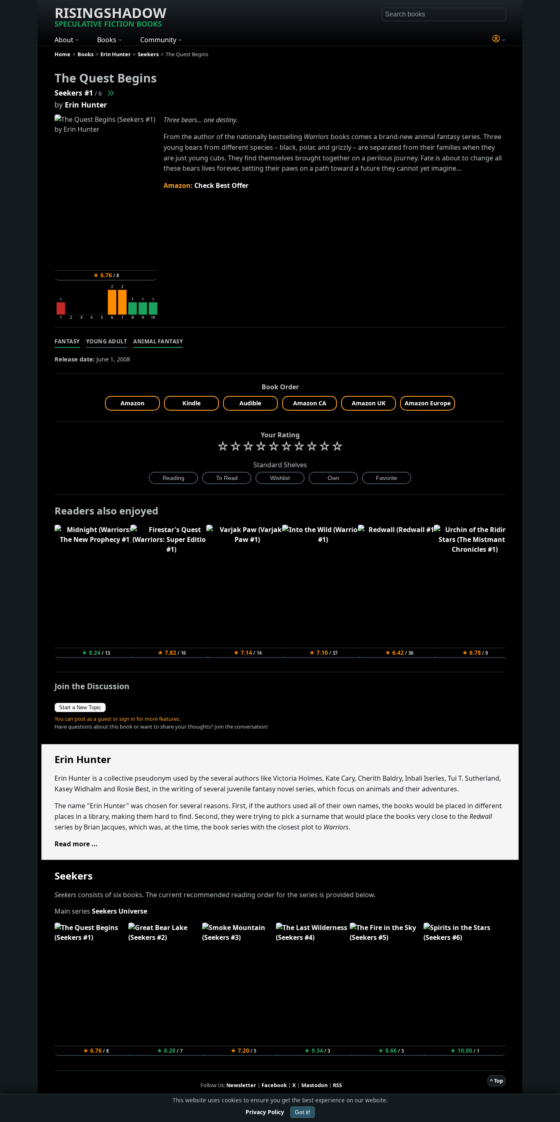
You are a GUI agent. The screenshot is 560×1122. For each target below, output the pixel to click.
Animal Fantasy (158, 341)
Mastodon (314, 1085)
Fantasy (67, 341)
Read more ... (76, 843)
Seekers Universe (119, 911)
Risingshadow (110, 16)
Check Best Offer (221, 185)
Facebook (274, 1085)
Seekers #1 (74, 93)
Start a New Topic (80, 707)
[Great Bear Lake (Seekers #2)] (110, 93)
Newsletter (241, 1085)
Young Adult (106, 341)
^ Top (496, 1080)
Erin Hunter (86, 105)
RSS (337, 1085)
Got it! (302, 1112)
